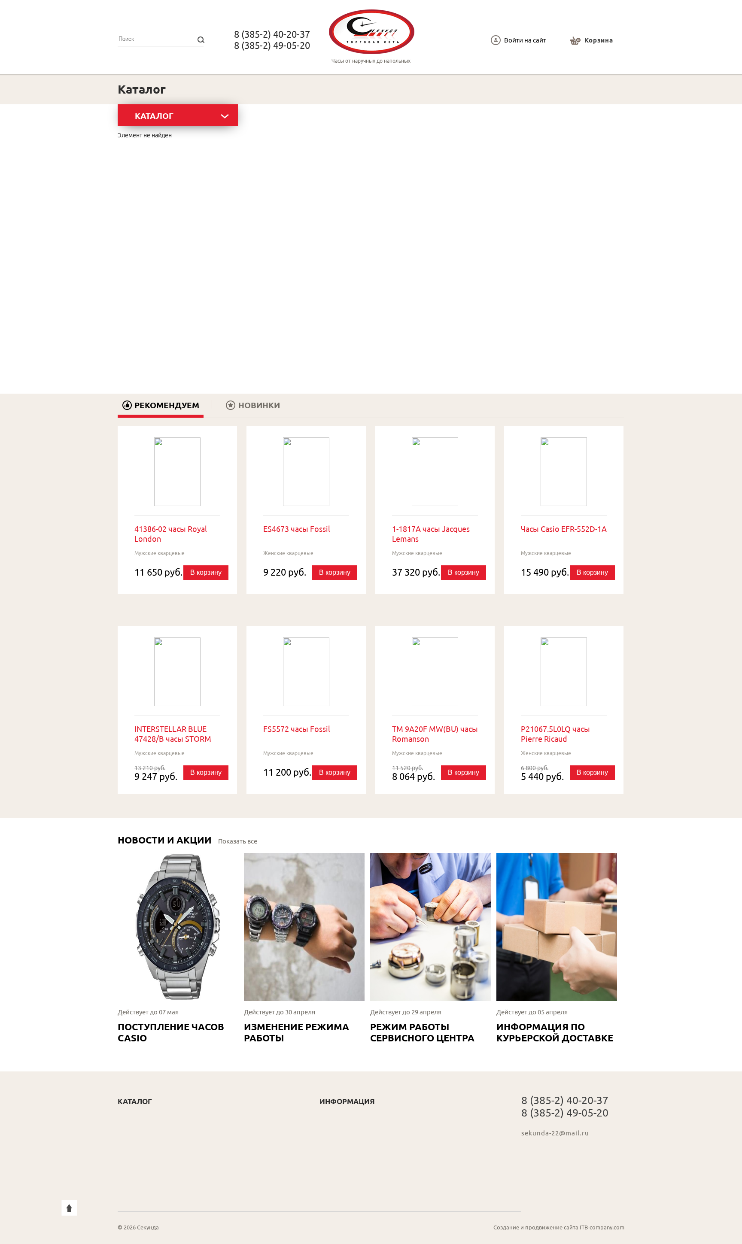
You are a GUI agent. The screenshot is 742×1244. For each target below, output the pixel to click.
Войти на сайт (525, 40)
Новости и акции (165, 839)
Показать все (237, 841)
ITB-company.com (602, 1227)
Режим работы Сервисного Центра (422, 1032)
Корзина (598, 40)
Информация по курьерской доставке (554, 1032)
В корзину (206, 572)
